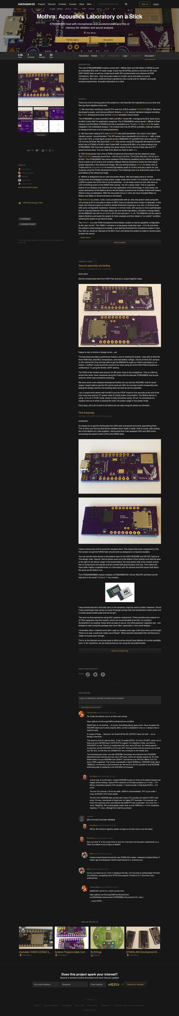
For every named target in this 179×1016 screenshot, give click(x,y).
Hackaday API (105, 1005)
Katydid (115, 114)
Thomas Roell (28, 172)
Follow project (72, 39)
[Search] (126, 4)
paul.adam (26, 180)
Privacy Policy (92, 1005)
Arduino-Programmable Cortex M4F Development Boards (85, 952)
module (147, 124)
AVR (91, 853)
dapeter (25, 176)
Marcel (97, 955)
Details (94, 55)
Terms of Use (79, 1005)
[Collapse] (95, 261)
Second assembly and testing (94, 265)
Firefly (84, 114)
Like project (108, 39)
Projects (41, 4)
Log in (156, 4)
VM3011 (86, 222)
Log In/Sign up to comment (90, 707)
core (124, 112)
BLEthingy (96, 952)
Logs (125, 55)
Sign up (145, 4)
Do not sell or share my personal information (129, 1005)
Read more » (86, 237)
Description (84, 55)
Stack (81, 4)
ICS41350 (86, 156)
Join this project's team (28, 187)
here (135, 149)
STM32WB (141, 109)
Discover (52, 4)
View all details (119, 242)
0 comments (107, 269)
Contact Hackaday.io (51, 1005)
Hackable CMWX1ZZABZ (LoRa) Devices (41, 952)
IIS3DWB (113, 133)
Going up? (90, 999)
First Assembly (86, 412)
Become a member (68, 977)
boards (140, 164)
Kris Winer (91, 33)
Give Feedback (66, 1005)
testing (113, 141)
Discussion (150, 55)
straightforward (98, 167)
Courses (72, 4)
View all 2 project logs (119, 650)
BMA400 (86, 199)
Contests (62, 4)
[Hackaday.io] (26, 4)
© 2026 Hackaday (89, 1010)
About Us (37, 1005)
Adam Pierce (27, 183)
